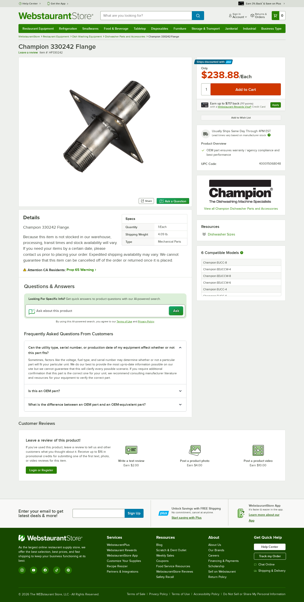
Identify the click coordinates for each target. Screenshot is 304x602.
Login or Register (41, 470)
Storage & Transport (206, 28)
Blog (159, 545)
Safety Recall (165, 577)
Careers (213, 555)
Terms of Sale (136, 594)
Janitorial (231, 28)
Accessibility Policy (206, 594)
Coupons (162, 561)
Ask (176, 311)
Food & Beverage (116, 28)
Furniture (180, 28)
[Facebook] (45, 570)
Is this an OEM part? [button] (44, 391)
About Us (214, 545)
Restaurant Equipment (38, 28)
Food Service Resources (173, 566)
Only (204, 68)
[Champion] (241, 191)
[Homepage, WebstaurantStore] (55, 15)
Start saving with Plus (187, 517)
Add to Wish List (241, 117)
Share (148, 201)
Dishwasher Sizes (235, 234)
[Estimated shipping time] (269, 135)
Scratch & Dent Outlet (171, 550)
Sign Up (134, 513)
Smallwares (90, 28)
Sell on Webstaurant (222, 571)
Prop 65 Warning (80, 270)
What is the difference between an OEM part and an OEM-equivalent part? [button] (87, 405)
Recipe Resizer (117, 566)
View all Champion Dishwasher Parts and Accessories (241, 208)
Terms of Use (124, 321)
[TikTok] (56, 570)
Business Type (271, 28)
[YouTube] (33, 570)
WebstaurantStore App (122, 555)
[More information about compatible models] (241, 253)
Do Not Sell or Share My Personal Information (254, 594)
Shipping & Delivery (272, 570)
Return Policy (217, 577)
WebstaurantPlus (118, 545)
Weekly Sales (165, 555)
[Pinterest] (68, 570)
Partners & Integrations (122, 571)
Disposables (159, 28)
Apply (276, 105)
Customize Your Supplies (124, 561)
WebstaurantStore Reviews (174, 571)
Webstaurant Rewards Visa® (234, 106)
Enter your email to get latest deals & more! (40, 513)
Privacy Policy (146, 321)
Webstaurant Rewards (122, 550)
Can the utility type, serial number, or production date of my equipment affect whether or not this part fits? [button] (101, 350)
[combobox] (146, 15)
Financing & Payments (223, 561)
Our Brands (216, 550)
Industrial (249, 28)
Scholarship (216, 566)
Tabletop (140, 28)
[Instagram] (22, 570)
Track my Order (270, 556)
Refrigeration (68, 28)
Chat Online (266, 564)
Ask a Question (175, 201)
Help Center (30, 3)
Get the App (58, 3)
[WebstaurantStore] (55, 538)
